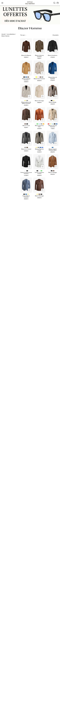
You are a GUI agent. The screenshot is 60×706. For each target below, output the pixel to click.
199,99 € (26, 57)
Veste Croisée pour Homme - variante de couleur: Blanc (25, 170)
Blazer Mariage (39, 195)
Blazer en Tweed (26, 149)
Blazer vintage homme (26, 79)
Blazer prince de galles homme (26, 103)
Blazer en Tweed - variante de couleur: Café (27, 147)
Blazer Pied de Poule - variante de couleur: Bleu (40, 147)
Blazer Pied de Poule (39, 150)
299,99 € (26, 198)
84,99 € (26, 127)
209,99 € (52, 151)
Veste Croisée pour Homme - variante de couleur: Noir (27, 170)
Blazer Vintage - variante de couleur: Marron (53, 170)
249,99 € (39, 197)
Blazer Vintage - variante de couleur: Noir (51, 170)
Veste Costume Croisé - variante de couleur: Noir (37, 170)
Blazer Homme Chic (39, 126)
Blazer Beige (52, 102)
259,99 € (39, 80)
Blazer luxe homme (39, 78)
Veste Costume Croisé (39, 173)
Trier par (22, 35)
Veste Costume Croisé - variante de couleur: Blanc (39, 170)
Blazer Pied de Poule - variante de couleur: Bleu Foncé (42, 147)
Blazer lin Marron (26, 55)
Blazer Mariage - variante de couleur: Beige (37, 194)
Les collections (11, 34)
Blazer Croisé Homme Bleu (53, 150)
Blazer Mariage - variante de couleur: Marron (39, 194)
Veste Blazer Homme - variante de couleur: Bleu (26, 194)
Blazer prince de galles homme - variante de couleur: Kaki (25, 100)
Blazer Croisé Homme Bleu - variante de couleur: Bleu (52, 147)
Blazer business (52, 55)
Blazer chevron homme (39, 56)
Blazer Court (26, 125)
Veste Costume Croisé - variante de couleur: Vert (41, 170)
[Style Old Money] (30, 3)
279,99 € (52, 80)
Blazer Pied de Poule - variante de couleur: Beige (36, 147)
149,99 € (26, 81)
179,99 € (52, 57)
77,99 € (52, 128)
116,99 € (39, 151)
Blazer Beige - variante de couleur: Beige (53, 100)
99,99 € (39, 58)
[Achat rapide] (29, 51)
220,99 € (52, 174)
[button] (54, 3)
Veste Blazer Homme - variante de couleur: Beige (28, 194)
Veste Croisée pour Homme (26, 173)
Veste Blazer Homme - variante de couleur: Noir (24, 194)
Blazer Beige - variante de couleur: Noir (51, 100)
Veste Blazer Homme (26, 196)
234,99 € (26, 105)
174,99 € (26, 175)
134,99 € (39, 128)
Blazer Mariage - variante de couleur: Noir (41, 194)
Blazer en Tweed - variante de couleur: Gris (25, 147)
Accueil (3, 34)
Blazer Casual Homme (53, 126)
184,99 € (39, 175)
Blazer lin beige (39, 100)
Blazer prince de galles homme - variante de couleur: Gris (27, 100)
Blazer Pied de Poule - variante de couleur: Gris (38, 147)
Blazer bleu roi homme (52, 78)
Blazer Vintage (52, 172)
